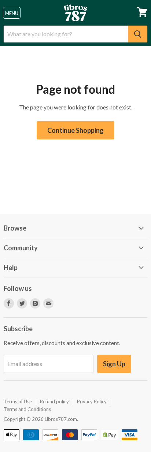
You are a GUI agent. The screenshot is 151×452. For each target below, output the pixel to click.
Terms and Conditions (27, 409)
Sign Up (114, 364)
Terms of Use (18, 401)
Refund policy (54, 401)
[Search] (137, 34)
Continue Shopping (75, 130)
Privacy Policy (92, 401)
